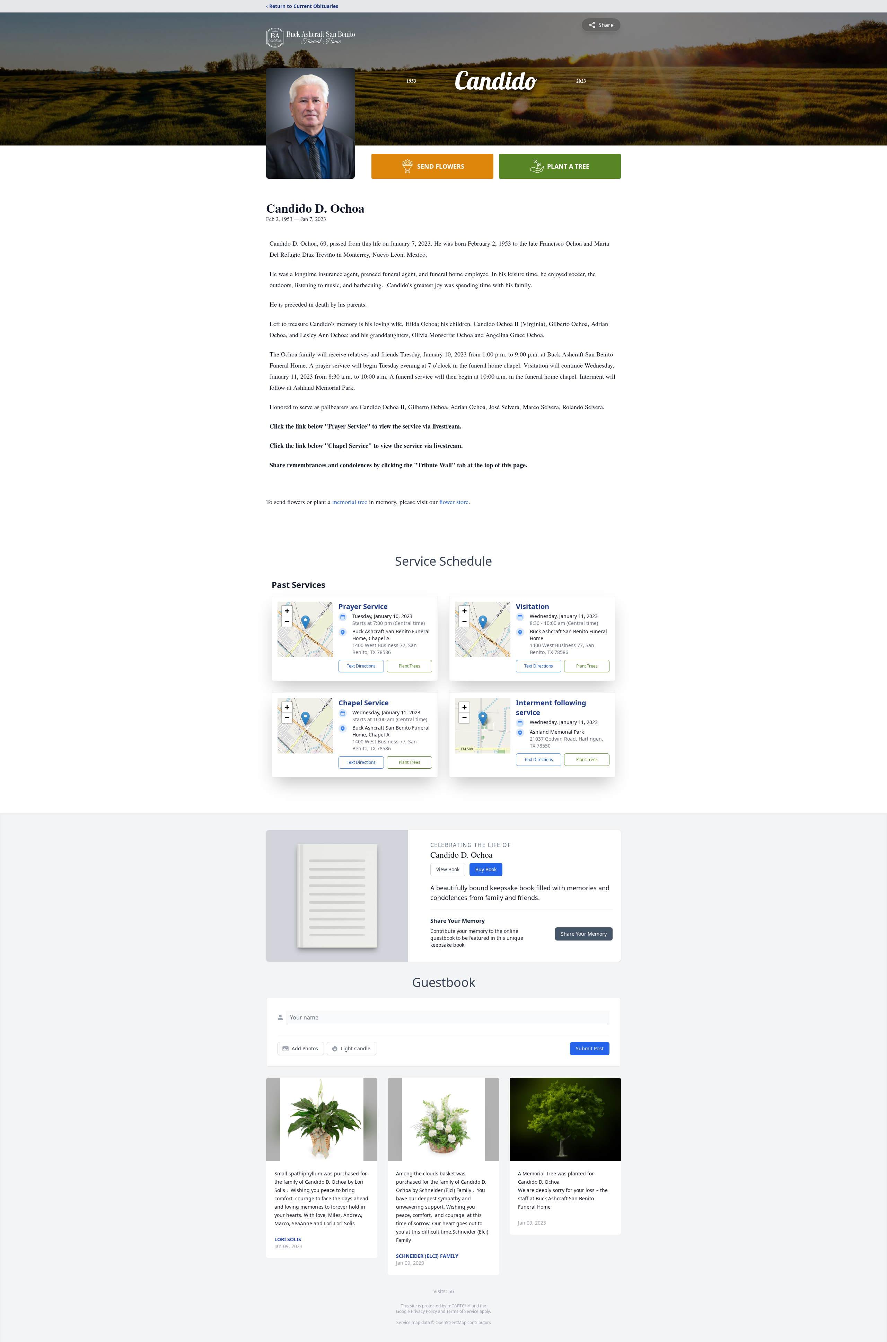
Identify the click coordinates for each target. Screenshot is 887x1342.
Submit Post (590, 1048)
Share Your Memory (584, 933)
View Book (447, 869)
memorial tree (349, 501)
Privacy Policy (424, 1311)
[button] (305, 622)
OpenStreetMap (451, 1322)
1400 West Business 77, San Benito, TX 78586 (384, 648)
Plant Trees (409, 666)
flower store (453, 501)
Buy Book (486, 869)
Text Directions (361, 666)
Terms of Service (462, 1311)
